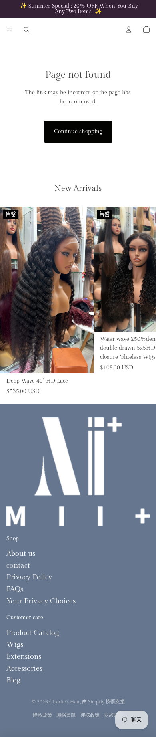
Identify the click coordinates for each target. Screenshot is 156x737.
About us (20, 553)
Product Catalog (32, 633)
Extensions (23, 656)
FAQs (14, 589)
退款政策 (113, 715)
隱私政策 (42, 715)
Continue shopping (78, 131)
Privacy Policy (29, 577)
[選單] (9, 29)
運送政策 (90, 715)
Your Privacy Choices (41, 601)
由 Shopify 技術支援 (103, 702)
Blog (13, 680)
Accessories (24, 668)
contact (18, 565)
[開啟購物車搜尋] (26, 29)
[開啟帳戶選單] (129, 29)
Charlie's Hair (64, 702)
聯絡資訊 (66, 715)
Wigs (14, 644)
